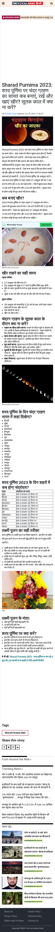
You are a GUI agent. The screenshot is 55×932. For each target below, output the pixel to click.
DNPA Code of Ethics (14, 921)
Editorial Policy (35, 916)
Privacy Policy (10, 916)
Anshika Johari (11, 114)
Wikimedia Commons (10, 268)
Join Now (46, 224)
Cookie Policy (34, 911)
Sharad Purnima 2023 (15, 733)
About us (8, 911)
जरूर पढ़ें (6, 826)
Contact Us (33, 921)
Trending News (11, 768)
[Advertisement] (27, 49)
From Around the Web (16, 759)
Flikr (3, 611)
